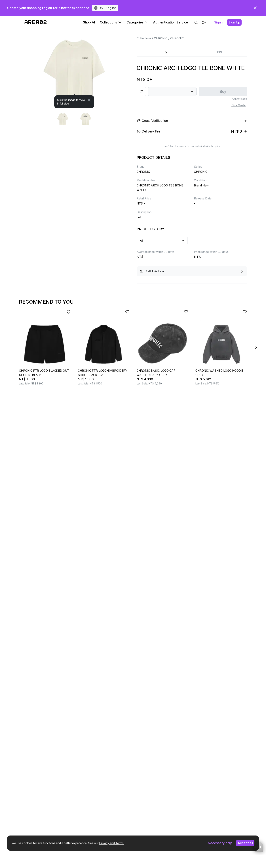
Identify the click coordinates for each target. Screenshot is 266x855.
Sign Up (234, 22)
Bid (219, 52)
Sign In (219, 22)
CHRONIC (160, 38)
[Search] (196, 22)
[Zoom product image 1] (74, 68)
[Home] (35, 22)
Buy (164, 52)
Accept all (245, 843)
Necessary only (220, 843)
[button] (204, 22)
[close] (255, 8)
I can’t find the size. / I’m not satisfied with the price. (191, 146)
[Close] (89, 100)
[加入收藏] (141, 91)
